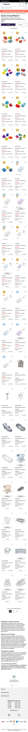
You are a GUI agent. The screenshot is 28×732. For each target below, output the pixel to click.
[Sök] (25, 8)
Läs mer (2, 20)
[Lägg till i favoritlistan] (12, 33)
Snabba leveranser (5, 1)
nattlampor (4, 668)
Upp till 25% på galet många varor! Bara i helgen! (14, 11)
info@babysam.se (14, 710)
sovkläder (18, 666)
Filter (8, 24)
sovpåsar (23, 666)
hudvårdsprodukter (14, 665)
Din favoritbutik (22, 1)
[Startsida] (7, 4)
